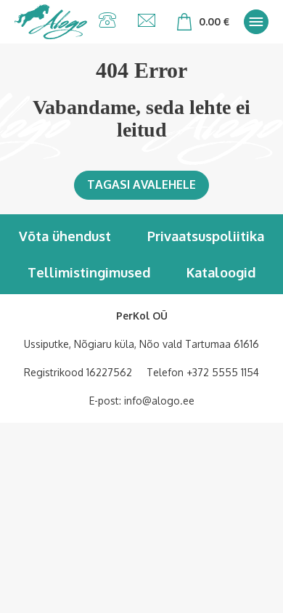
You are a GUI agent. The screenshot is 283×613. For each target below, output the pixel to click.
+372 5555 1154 (222, 372)
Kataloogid (220, 272)
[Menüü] (256, 21)
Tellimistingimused (89, 272)
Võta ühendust (65, 236)
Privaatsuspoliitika (205, 236)
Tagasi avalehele (141, 184)
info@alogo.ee (159, 400)
